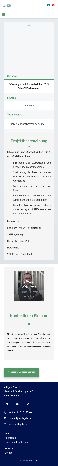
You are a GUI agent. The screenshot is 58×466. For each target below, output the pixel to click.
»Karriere (8, 448)
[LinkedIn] (48, 5)
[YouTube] (53, 5)
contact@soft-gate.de (20, 418)
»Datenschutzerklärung (16, 442)
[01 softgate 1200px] (6, 5)
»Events (8, 452)
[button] (3, 14)
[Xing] (28, 404)
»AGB (6, 433)
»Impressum (10, 437)
